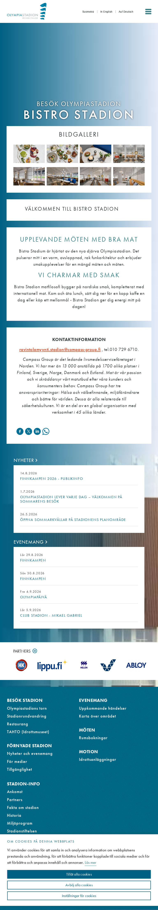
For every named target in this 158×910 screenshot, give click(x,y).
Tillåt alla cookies (79, 874)
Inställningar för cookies (79, 895)
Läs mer (90, 862)
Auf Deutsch (126, 11)
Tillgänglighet (19, 769)
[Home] (26, 11)
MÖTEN (87, 730)
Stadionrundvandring (26, 716)
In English (106, 11)
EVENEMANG (93, 700)
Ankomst (15, 791)
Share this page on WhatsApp (45, 431)
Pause (35, 651)
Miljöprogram (20, 823)
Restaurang (17, 723)
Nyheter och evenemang (30, 753)
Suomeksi (88, 11)
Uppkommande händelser (103, 708)
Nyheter (24, 460)
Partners (21, 651)
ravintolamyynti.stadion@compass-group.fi (60, 349)
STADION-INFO (23, 784)
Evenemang (29, 542)
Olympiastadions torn (27, 708)
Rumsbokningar (93, 737)
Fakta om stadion (23, 807)
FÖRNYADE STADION (29, 745)
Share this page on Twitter (28, 431)
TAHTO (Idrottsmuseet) (28, 731)
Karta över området (97, 716)
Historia (14, 815)
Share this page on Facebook (19, 431)
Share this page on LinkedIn (37, 431)
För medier (17, 761)
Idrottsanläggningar (97, 759)
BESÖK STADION (25, 700)
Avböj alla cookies (79, 885)
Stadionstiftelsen (22, 831)
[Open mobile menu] (148, 11)
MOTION (88, 751)
